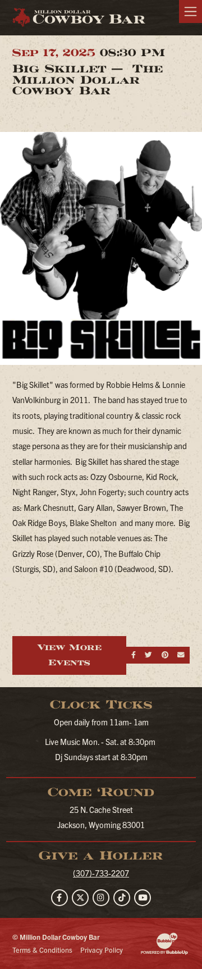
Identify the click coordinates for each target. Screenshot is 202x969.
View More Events (69, 655)
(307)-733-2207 (101, 873)
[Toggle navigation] (190, 11)
